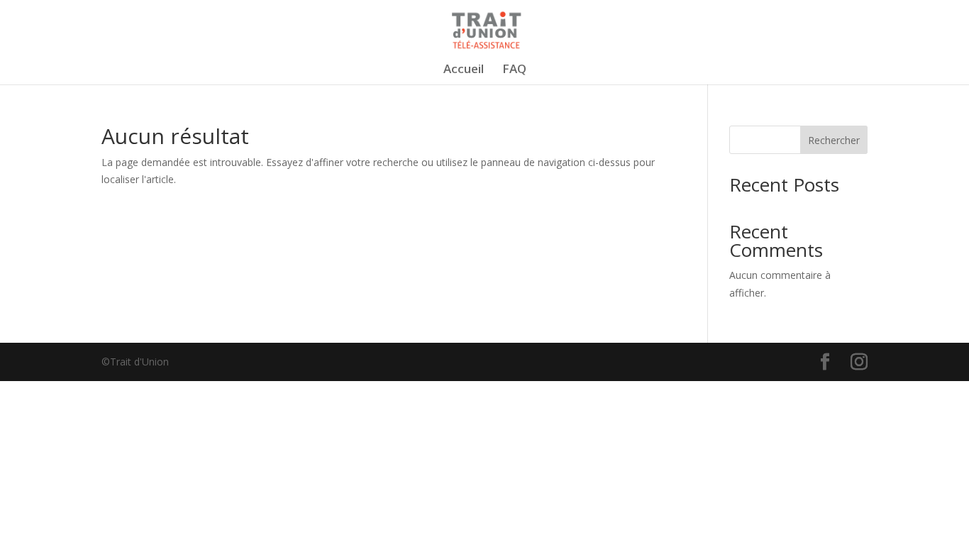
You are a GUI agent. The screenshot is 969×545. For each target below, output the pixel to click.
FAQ (514, 70)
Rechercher (834, 140)
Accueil (463, 70)
